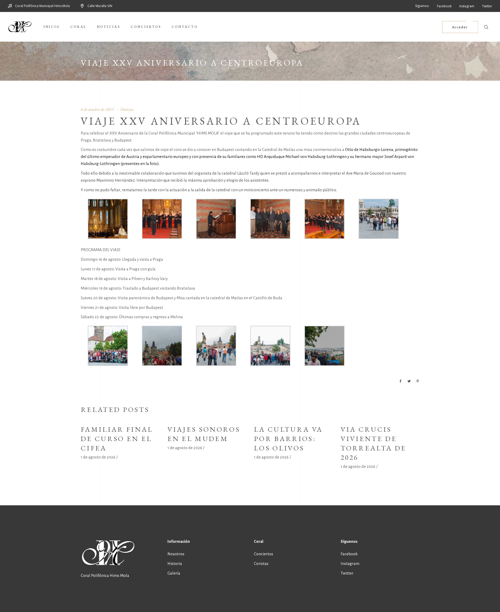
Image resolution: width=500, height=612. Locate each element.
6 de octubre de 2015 (97, 109)
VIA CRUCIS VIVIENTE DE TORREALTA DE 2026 (374, 443)
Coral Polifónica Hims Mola (105, 575)
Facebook (349, 554)
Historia (174, 563)
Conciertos (263, 554)
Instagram (350, 563)
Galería (173, 573)
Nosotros (175, 554)
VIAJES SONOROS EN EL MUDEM (203, 434)
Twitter (347, 573)
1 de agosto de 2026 (98, 457)
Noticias (127, 109)
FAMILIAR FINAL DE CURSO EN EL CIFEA (117, 438)
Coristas (261, 563)
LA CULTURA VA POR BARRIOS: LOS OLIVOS (288, 438)
